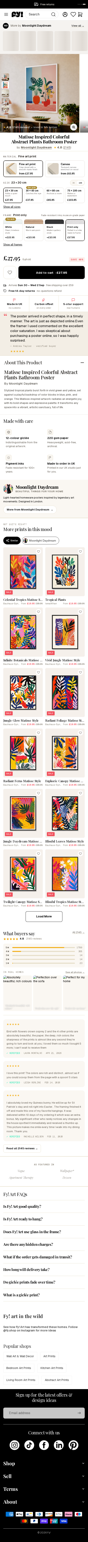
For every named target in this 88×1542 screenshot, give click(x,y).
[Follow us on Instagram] (14, 1445)
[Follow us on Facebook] (44, 1445)
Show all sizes (11, 206)
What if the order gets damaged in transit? (37, 1256)
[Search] (53, 14)
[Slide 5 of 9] (5, 109)
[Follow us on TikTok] (29, 1445)
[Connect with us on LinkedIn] (59, 1445)
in (74, 182)
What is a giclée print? (21, 1294)
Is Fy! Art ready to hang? (23, 1219)
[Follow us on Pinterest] (73, 1445)
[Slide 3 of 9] (5, 93)
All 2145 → (78, 932)
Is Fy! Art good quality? (22, 1206)
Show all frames (12, 244)
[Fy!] (17, 14)
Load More (44, 916)
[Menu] (6, 14)
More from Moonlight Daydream (30, 509)
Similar (14, 540)
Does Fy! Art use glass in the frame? (32, 1231)
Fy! (49, 1532)
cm (80, 182)
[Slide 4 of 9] (5, 101)
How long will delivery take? (26, 1269)
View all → (77, 25)
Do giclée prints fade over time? (29, 1282)
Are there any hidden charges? (28, 1244)
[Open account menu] (65, 14)
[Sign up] (79, 1413)
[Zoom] (73, 127)
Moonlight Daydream (36, 147)
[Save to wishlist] (9, 272)
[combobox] (42, 14)
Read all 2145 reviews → (22, 1148)
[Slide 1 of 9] (5, 77)
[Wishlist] (73, 14)
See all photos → (75, 972)
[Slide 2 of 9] (5, 85)
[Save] (38, 551)
